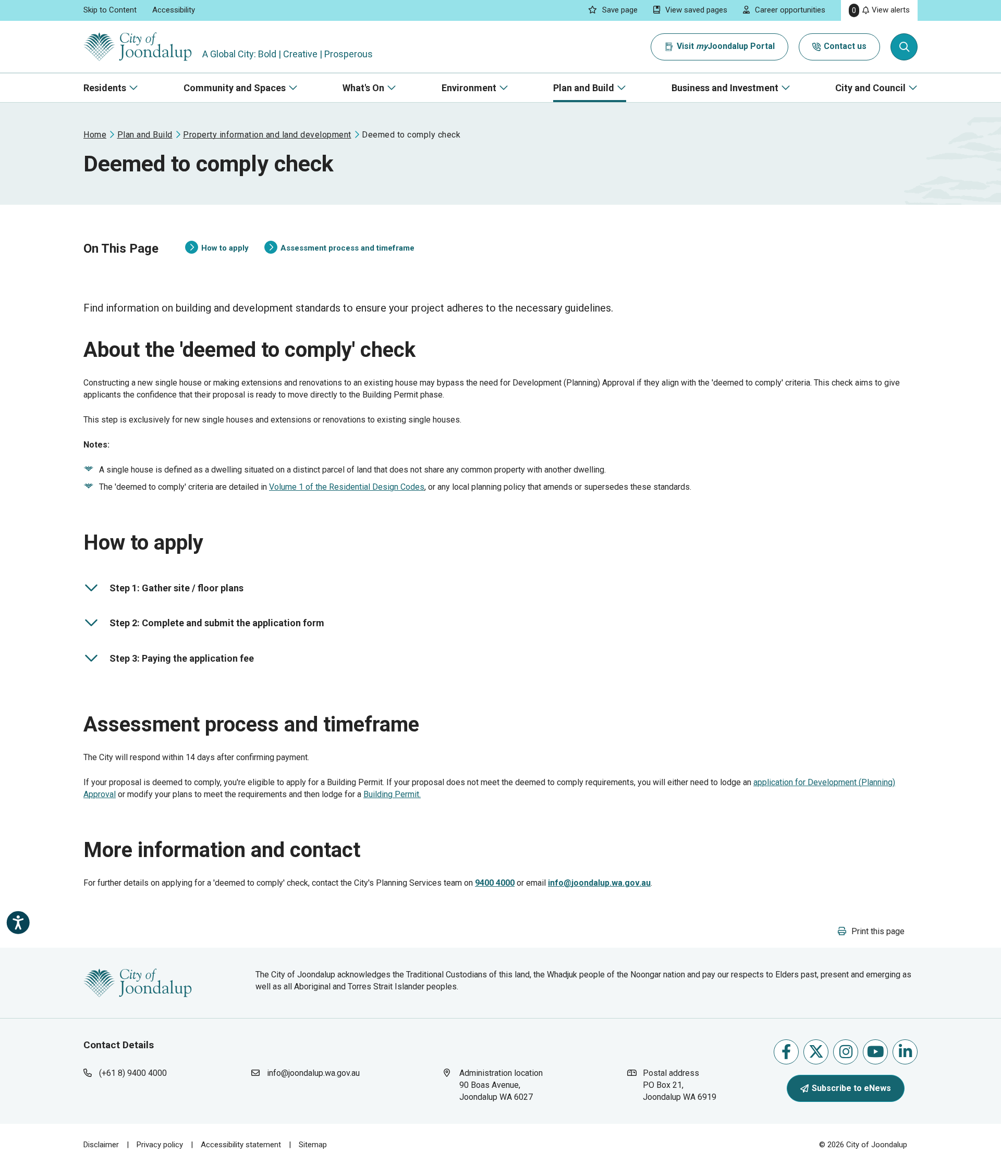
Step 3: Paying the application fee (172, 660)
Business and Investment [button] (725, 87)
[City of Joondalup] (137, 982)
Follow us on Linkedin (905, 1051)
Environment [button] (469, 87)
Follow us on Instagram (845, 1051)
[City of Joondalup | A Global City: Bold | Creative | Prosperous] (137, 46)
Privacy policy (160, 1144)
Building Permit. (392, 794)
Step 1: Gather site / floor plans (167, 590)
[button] (871, 931)
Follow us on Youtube (875, 1051)
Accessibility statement (241, 1144)
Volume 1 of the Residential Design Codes (346, 487)
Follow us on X (815, 1051)
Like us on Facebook (786, 1051)
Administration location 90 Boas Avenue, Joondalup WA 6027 (506, 1085)
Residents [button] (104, 87)
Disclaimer (101, 1144)
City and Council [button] (870, 87)
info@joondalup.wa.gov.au (313, 1073)
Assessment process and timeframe (339, 248)
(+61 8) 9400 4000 (133, 1073)
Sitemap (313, 1144)
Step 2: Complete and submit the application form (208, 624)
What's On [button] (363, 87)
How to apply (217, 248)
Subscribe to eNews (851, 1088)
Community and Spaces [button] (235, 87)
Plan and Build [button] (583, 87)
